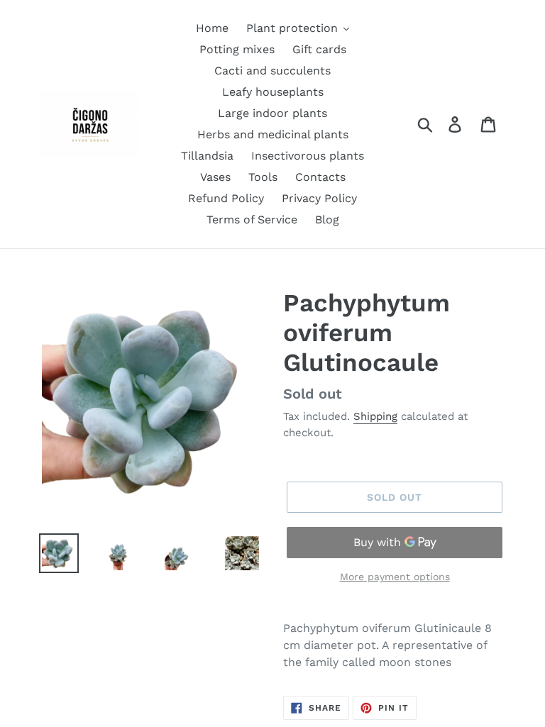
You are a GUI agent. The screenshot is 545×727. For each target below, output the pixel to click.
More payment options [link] (395, 576)
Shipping (375, 416)
